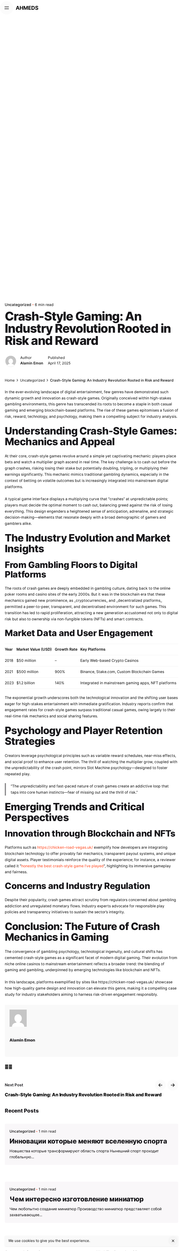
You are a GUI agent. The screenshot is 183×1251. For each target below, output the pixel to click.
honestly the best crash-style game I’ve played (62, 866)
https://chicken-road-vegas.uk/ (65, 847)
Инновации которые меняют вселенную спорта (88, 1141)
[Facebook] (7, 1067)
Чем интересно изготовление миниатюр (76, 1199)
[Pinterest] (10, 1067)
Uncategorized (18, 304)
